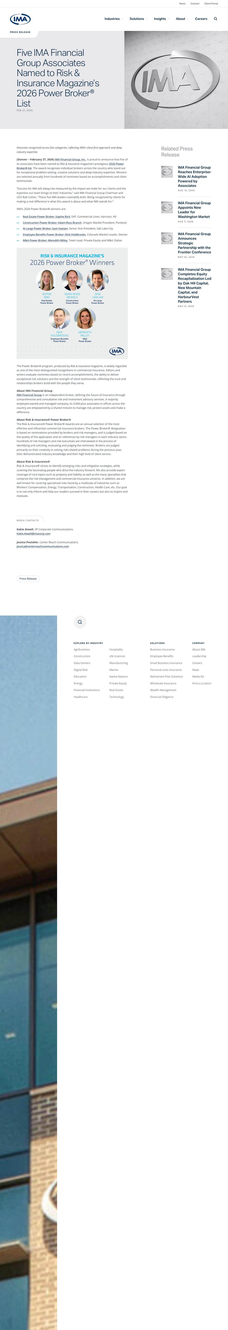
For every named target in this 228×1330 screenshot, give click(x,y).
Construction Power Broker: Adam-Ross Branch (52, 222)
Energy (78, 683)
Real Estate (116, 690)
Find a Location (201, 683)
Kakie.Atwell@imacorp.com (33, 533)
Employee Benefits (161, 656)
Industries (112, 19)
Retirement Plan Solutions (166, 676)
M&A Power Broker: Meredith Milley (45, 240)
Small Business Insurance (166, 663)
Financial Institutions (87, 690)
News (182, 3)
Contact (194, 3)
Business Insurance (162, 649)
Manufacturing (118, 663)
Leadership (199, 656)
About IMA (198, 649)
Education (80, 676)
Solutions (137, 19)
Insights (160, 19)
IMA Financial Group (20, 19)
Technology (116, 697)
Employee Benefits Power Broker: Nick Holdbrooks (54, 234)
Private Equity (118, 683)
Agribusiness (82, 649)
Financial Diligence (161, 697)
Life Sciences (117, 656)
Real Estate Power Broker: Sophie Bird (46, 216)
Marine (113, 670)
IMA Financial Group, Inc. (70, 159)
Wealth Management (163, 690)
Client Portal (211, 3)
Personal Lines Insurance (166, 670)
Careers (201, 19)
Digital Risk (80, 670)
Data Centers (82, 663)
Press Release (20, 32)
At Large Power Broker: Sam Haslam (45, 228)
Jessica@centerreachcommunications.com (43, 546)
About (180, 19)
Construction (82, 656)
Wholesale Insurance (163, 683)
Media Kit (198, 676)
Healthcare (81, 697)
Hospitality (116, 649)
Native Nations (118, 676)
